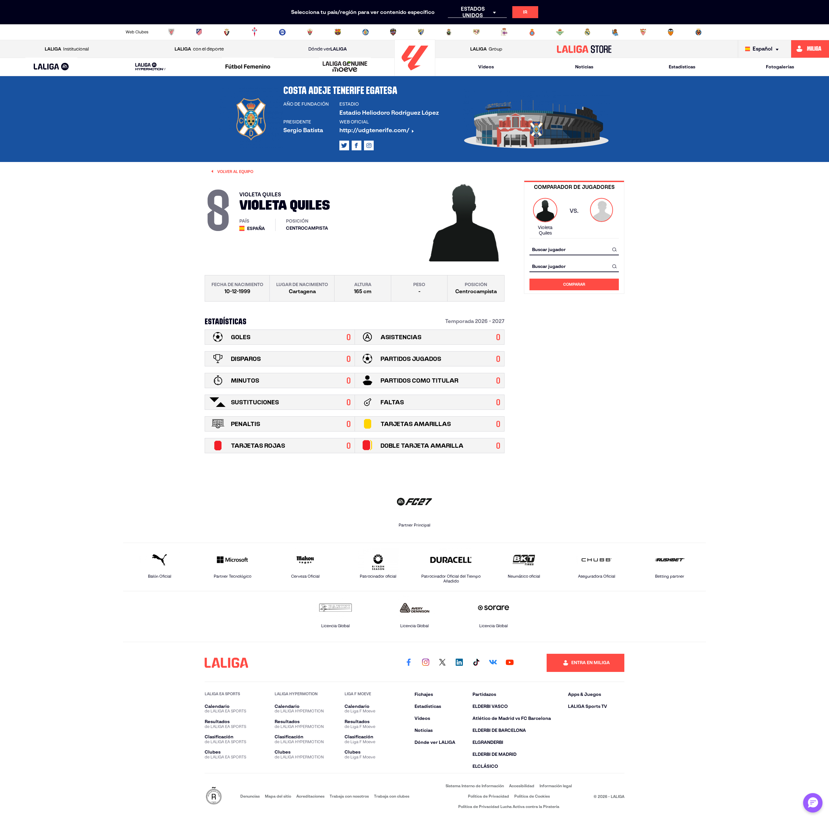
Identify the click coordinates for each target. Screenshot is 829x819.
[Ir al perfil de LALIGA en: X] (344, 145)
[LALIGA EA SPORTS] (51, 67)
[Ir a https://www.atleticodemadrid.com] (199, 32)
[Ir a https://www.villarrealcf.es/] (698, 32)
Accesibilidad (521, 786)
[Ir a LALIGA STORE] (584, 49)
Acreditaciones (310, 796)
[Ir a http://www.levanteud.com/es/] (393, 32)
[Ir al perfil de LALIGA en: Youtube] (510, 663)
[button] (51, 67)
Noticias (584, 66)
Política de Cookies (532, 796)
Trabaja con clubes (391, 796)
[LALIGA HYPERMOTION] (150, 67)
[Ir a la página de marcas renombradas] (213, 796)
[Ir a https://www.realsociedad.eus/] (615, 32)
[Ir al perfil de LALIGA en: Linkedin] (459, 663)
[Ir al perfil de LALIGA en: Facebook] (408, 663)
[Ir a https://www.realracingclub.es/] (449, 32)
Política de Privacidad (488, 796)
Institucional (67, 49)
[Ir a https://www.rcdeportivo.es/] (504, 32)
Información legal (555, 786)
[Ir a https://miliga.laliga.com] (810, 49)
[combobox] (574, 249)
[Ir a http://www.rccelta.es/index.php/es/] (254, 32)
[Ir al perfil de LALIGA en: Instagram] (369, 145)
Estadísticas (682, 66)
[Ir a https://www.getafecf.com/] (365, 32)
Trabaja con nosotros (349, 796)
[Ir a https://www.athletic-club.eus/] (171, 32)
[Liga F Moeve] (247, 67)
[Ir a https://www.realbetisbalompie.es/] (560, 32)
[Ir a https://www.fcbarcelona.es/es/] (338, 32)
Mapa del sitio (278, 796)
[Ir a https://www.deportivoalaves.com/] (282, 32)
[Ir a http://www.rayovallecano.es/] (476, 32)
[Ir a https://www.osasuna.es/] (227, 32)
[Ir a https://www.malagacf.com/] (421, 32)
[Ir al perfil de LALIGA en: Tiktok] (476, 663)
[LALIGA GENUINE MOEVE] (345, 67)
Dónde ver (327, 49)
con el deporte (199, 49)
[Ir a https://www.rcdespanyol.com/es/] (532, 32)
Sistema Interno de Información (475, 786)
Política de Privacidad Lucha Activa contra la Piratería (508, 806)
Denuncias (250, 796)
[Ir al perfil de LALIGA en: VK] (493, 663)
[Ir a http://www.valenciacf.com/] (671, 32)
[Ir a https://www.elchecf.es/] (310, 32)
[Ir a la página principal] (415, 73)
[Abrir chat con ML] (813, 803)
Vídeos (486, 66)
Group (486, 49)
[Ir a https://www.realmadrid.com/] (587, 32)
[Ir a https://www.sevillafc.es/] (643, 32)
